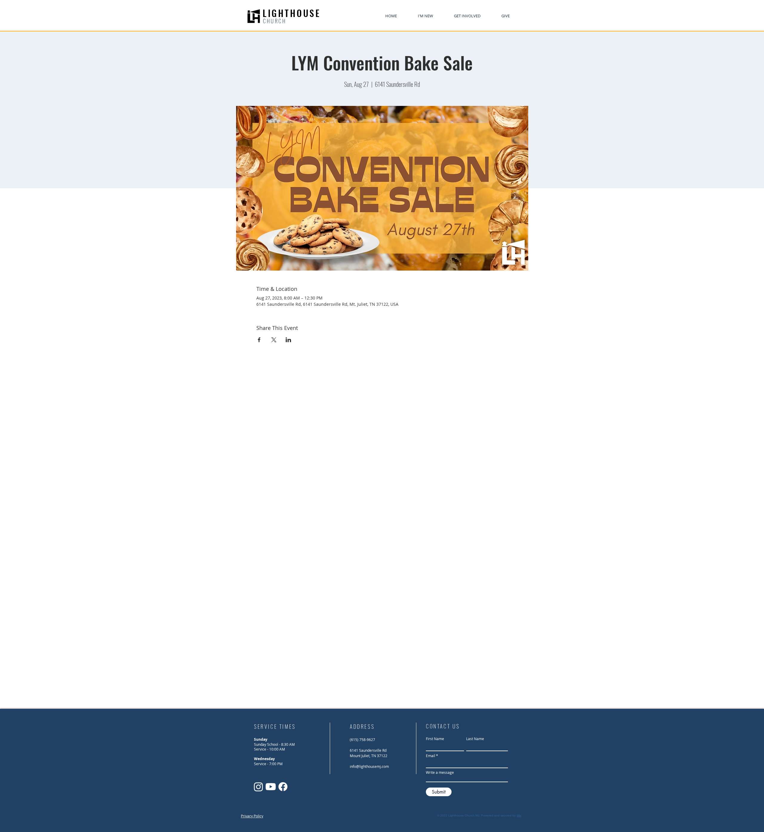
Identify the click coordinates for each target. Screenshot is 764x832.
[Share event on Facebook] (259, 339)
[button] (467, 16)
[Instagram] (258, 787)
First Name (435, 738)
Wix (519, 815)
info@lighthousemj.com (369, 766)
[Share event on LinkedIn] (288, 339)
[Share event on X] (274, 339)
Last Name (475, 738)
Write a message (440, 772)
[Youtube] (271, 787)
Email (430, 755)
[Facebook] (283, 787)
